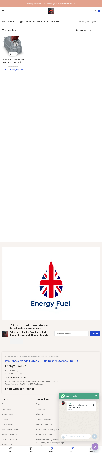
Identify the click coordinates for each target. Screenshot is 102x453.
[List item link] (17, 404)
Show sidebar (11, 30)
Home (5, 21)
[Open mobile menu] (3, 11)
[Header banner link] (47, 3)
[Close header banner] (99, 3)
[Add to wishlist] (15, 54)
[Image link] (51, 283)
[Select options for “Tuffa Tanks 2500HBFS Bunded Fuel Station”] (11, 54)
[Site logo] (51, 11)
